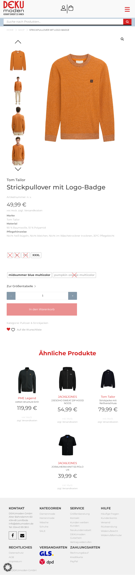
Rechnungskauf (79, 552)
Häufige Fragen (110, 513)
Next (18, 168)
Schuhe (44, 526)
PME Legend (27, 403)
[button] (122, 39)
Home (10, 30)
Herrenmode (47, 518)
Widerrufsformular (111, 535)
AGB (11, 557)
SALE (43, 531)
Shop (21, 30)
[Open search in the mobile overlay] (67, 22)
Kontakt (74, 518)
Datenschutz (16, 552)
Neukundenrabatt (80, 530)
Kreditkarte (76, 557)
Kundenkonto (109, 518)
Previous (18, 43)
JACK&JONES (67, 404)
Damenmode (47, 513)
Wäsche (44, 522)
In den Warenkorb (42, 309)
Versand (105, 522)
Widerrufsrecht (109, 531)
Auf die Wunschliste (28, 329)
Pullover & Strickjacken (34, 323)
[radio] (10, 255)
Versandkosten (33, 210)
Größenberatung (80, 513)
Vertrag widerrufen (81, 542)
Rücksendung (109, 526)
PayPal (74, 561)
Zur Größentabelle (20, 286)
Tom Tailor (108, 404)
